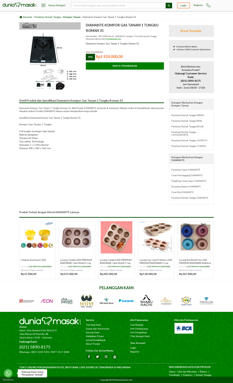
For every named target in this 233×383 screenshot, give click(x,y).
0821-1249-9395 (40, 352)
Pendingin (174, 374)
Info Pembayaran (139, 328)
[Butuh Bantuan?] (208, 5)
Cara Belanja (136, 324)
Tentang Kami (93, 324)
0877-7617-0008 (60, 352)
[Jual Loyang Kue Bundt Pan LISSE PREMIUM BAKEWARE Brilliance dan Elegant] (195, 237)
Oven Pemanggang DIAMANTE (186, 175)
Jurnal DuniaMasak (96, 340)
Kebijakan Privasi (95, 336)
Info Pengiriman (138, 332)
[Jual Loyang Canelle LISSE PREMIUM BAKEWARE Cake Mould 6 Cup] (77, 237)
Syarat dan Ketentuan (97, 328)
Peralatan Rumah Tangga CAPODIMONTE (183, 133)
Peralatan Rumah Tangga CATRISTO (189, 140)
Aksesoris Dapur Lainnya (32, 270)
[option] (50, 53)
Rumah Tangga (203, 374)
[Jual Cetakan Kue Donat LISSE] (37, 237)
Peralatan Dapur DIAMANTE (185, 169)
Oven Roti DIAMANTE (182, 192)
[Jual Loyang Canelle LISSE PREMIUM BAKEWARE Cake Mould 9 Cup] (116, 237)
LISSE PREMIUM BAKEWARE (40, 266)
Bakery (203, 371)
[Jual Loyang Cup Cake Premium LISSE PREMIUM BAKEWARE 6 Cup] (156, 237)
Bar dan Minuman (188, 371)
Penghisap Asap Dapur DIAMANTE (188, 181)
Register (198, 5)
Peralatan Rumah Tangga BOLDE (187, 126)
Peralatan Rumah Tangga (47, 16)
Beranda (27, 16)
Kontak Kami (92, 332)
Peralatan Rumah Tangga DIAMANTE (189, 197)
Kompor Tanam (72, 16)
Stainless (188, 374)
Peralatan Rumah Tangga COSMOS (188, 146)
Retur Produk (93, 343)
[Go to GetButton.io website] (8, 380)
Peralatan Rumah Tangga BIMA (186, 120)
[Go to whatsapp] (8, 373)
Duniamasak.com (113, 39)
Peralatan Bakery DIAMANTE (186, 186)
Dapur (172, 371)
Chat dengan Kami (140, 336)
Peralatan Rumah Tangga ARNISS (187, 115)
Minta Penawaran (125, 66)
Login (183, 5)
